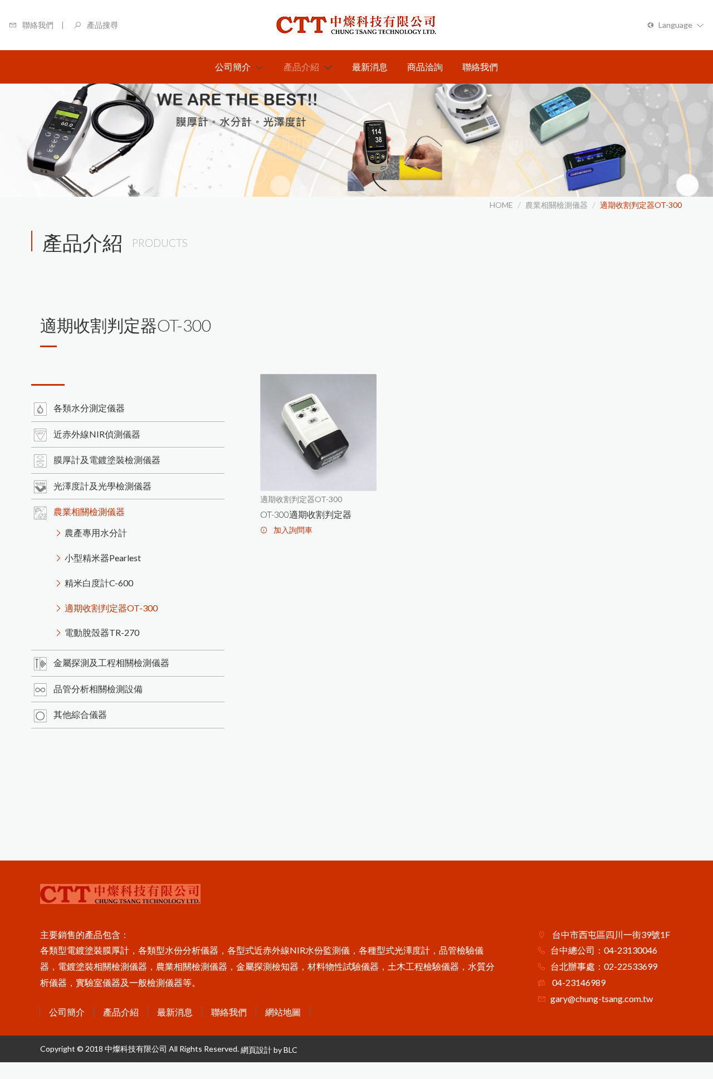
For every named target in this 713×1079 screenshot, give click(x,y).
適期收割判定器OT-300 (641, 205)
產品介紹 (121, 1012)
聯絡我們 (229, 1012)
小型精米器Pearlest (103, 557)
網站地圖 (283, 1012)
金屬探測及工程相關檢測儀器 (111, 662)
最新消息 (175, 1012)
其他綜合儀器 (80, 714)
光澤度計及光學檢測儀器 (102, 485)
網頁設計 (256, 1049)
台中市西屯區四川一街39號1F (610, 934)
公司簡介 (67, 1012)
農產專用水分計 (96, 532)
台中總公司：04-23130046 (603, 950)
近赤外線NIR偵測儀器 (96, 434)
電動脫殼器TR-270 (102, 632)
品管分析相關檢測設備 (98, 688)
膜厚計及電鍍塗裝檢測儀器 (106, 459)
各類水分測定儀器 (89, 407)
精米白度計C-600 (99, 582)
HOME (501, 205)
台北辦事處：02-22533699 (603, 966)
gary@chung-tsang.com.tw (601, 998)
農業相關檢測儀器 (556, 205)
